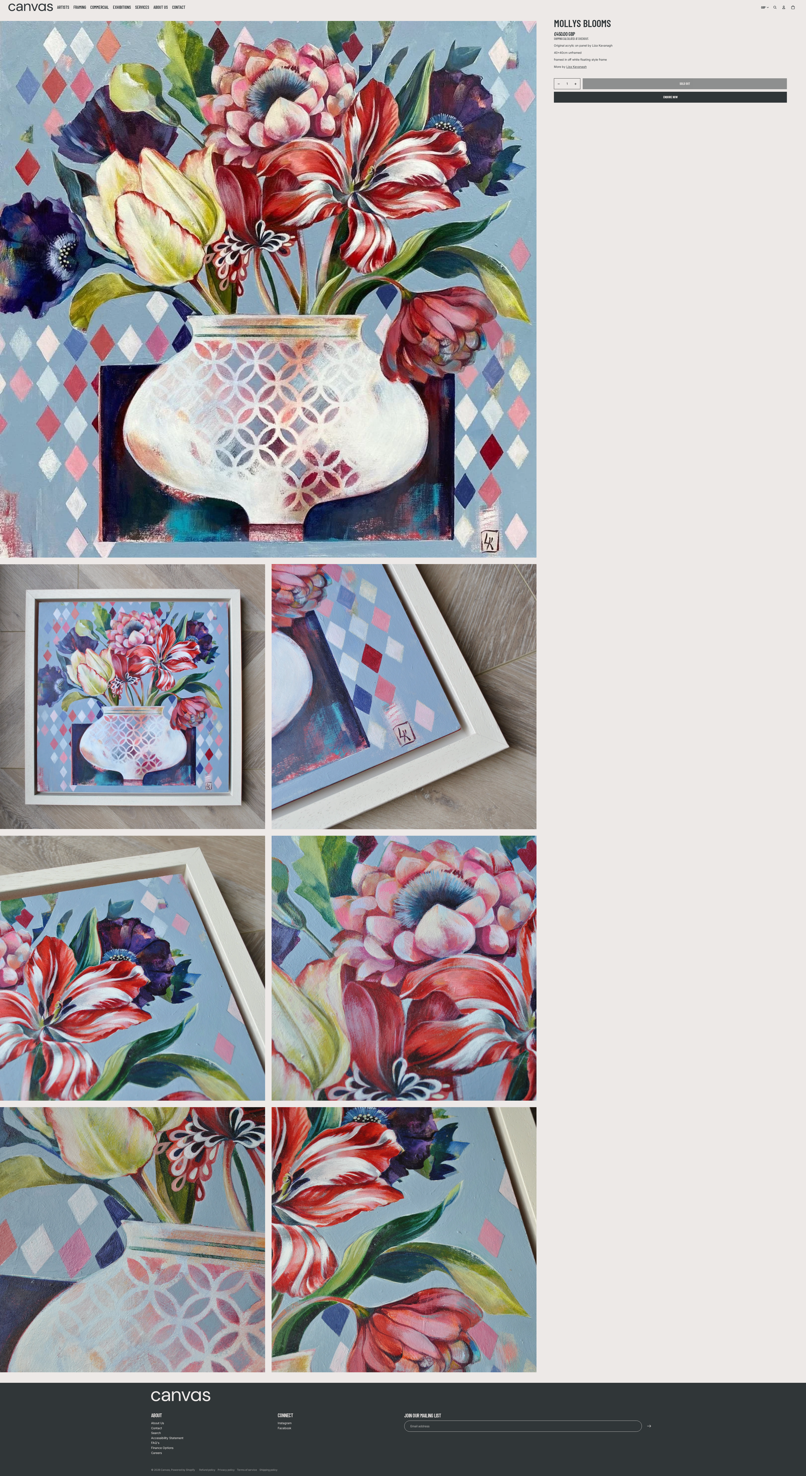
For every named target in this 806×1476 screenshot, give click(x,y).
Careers (156, 1453)
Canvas (165, 1469)
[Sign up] (649, 1426)
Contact (156, 1428)
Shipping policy (268, 1469)
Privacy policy (226, 1469)
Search (156, 1433)
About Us (157, 1423)
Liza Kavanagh (576, 66)
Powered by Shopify (183, 1469)
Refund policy (207, 1469)
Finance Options (162, 1448)
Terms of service (247, 1469)
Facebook (284, 1428)
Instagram (285, 1423)
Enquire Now (670, 97)
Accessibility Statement (167, 1438)
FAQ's (155, 1443)
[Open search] (775, 7)
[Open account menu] (783, 7)
